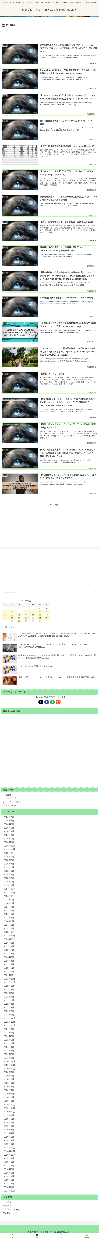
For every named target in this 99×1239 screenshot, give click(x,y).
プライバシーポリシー (13, 802)
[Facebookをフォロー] (46, 702)
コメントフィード (11, 1209)
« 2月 (4, 627)
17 (40, 615)
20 (12, 618)
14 (19, 615)
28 (19, 621)
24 (40, 618)
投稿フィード (9, 1206)
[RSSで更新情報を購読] (58, 702)
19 (5, 618)
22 (26, 618)
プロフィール (9, 805)
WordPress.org (10, 1213)
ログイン (7, 1202)
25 (47, 618)
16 (33, 615)
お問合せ (7, 794)
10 (40, 611)
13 (12, 615)
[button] (94, 592)
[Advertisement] (49, 34)
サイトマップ (9, 798)
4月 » (11, 627)
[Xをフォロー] (40, 702)
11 (47, 611)
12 (5, 615)
